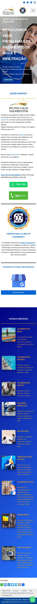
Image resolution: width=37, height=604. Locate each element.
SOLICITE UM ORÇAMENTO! (11, 175)
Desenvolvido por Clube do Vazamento (22, 602)
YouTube (35, 2)
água (22, 135)
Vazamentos (15, 154)
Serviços (16, 590)
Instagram (28, 2)
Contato (24, 590)
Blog (30, 590)
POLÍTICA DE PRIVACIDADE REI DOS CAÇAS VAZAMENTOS (17, 594)
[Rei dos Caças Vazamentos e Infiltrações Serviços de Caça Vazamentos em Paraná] (7, 10)
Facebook (24, 2)
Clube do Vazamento (27, 243)
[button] (33, 600)
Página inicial (6, 590)
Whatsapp (31, 2)
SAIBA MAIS (8, 80)
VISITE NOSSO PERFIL (18, 292)
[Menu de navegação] (33, 10)
